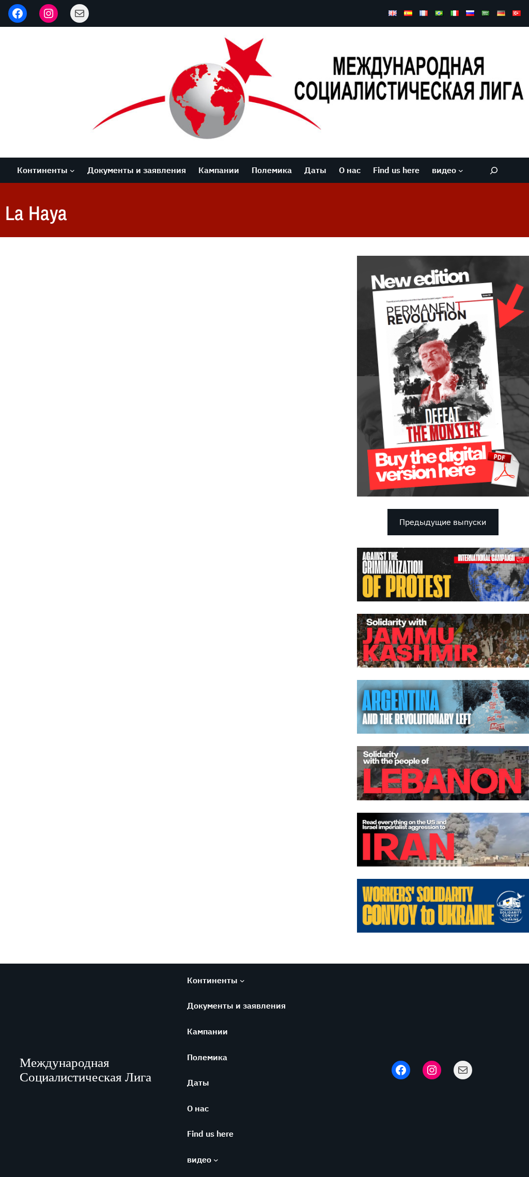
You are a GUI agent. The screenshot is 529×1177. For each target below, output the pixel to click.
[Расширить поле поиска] (493, 170)
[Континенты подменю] (72, 170)
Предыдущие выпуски (442, 522)
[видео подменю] (460, 170)
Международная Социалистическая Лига (85, 1070)
